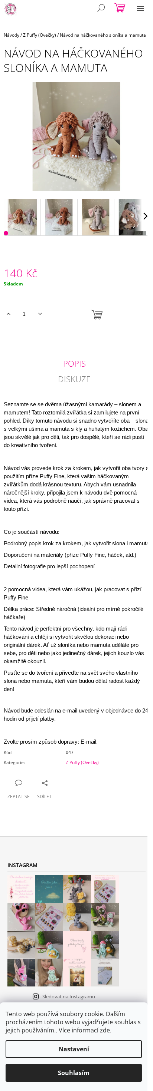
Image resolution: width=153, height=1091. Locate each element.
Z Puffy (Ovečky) (82, 762)
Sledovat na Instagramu (68, 996)
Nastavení (74, 1049)
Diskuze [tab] (74, 378)
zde (105, 1030)
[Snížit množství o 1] (40, 314)
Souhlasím (73, 1073)
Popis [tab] (74, 363)
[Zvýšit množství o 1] (8, 314)
